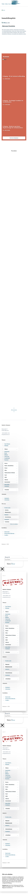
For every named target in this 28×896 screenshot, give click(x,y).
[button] (21, 3)
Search (7, 557)
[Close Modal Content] (2, 569)
